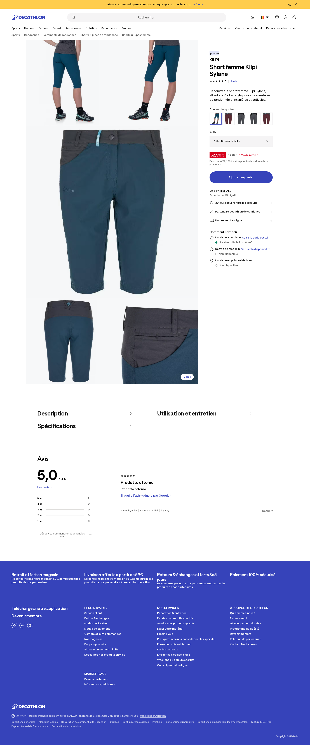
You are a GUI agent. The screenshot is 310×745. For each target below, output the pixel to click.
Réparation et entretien (281, 28)
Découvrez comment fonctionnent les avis (62, 535)
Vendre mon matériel (248, 28)
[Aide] (277, 17)
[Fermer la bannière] (296, 4)
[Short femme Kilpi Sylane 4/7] (69, 341)
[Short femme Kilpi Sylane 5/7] (155, 341)
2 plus (187, 376)
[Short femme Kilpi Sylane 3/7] (112, 212)
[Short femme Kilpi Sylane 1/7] (155, 83)
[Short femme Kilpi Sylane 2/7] (69, 83)
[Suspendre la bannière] (290, 4)
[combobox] (241, 141)
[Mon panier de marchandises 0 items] (294, 17)
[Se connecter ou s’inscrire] (285, 17)
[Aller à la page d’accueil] (28, 17)
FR (267, 17)
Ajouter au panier (241, 177)
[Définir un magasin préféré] (252, 17)
